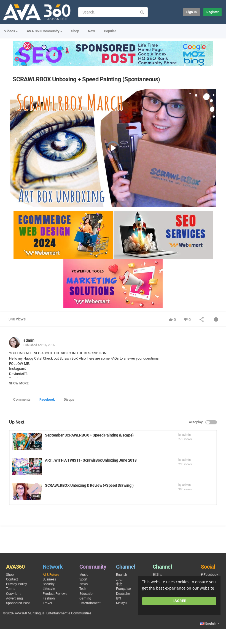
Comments (22, 399)
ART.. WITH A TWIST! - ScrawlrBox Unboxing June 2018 (90, 460)
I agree (179, 600)
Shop (75, 31)
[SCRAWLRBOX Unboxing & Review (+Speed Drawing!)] (27, 491)
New (91, 31)
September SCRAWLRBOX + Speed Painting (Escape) (89, 435)
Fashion (49, 598)
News (83, 584)
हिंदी (118, 598)
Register (212, 12)
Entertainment (90, 603)
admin (28, 340)
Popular (110, 31)
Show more (19, 383)
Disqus (69, 399)
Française (123, 589)
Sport (83, 579)
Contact (12, 579)
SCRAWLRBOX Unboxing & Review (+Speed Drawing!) (89, 485)
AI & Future (51, 575)
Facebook (47, 399)
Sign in (191, 12)
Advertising (14, 598)
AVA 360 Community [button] (43, 31)
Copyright (13, 594)
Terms (10, 589)
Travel (47, 603)
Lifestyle (49, 589)
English (121, 575)
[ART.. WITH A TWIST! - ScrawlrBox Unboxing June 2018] (27, 466)
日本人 (158, 575)
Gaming (85, 598)
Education (87, 594)
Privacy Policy (16, 584)
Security (49, 584)
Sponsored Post (18, 603)
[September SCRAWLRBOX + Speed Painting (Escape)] (27, 441)
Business (49, 579)
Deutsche (123, 594)
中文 (119, 584)
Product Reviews (55, 594)
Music (83, 575)
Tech (82, 589)
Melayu (121, 603)
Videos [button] (9, 31)
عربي (119, 579)
